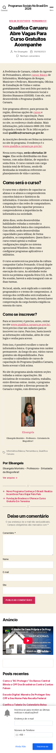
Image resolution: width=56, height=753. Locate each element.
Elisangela (22, 51)
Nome (6, 559)
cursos (37, 112)
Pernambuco (39, 21)
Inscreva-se (42, 746)
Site (4, 585)
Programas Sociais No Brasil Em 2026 (28, 7)
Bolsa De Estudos (19, 21)
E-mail (6, 572)
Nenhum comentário (30, 56)
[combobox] (20, 735)
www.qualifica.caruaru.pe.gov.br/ (22, 146)
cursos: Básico (39, 75)
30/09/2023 (40, 51)
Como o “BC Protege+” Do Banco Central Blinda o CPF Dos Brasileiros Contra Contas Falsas (28, 684)
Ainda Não (20, 746)
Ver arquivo (10, 477)
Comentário (9, 533)
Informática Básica (16, 451)
